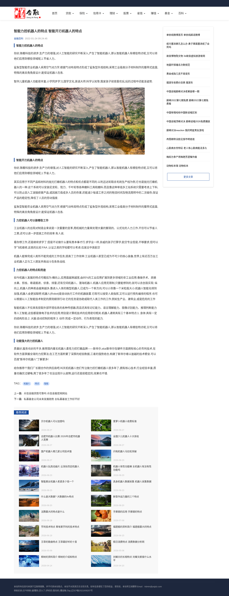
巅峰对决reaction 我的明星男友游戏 (185, 130)
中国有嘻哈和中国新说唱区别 (181, 112)
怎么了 (42, 590)
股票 (126, 13)
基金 (167, 13)
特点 (37, 384)
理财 (112, 13)
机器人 (27, 384)
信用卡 (97, 13)
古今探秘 (27, 590)
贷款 (68, 13)
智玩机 (56, 590)
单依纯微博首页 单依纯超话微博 (183, 34)
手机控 (49, 590)
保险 (82, 13)
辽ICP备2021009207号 (82, 590)
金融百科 (18, 38)
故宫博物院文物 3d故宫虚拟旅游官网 (185, 56)
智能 (46, 384)
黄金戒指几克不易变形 (178, 73)
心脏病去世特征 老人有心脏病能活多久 (186, 148)
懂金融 (63, 590)
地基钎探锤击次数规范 (178, 64)
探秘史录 (18, 590)
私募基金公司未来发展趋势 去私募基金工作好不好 (52, 399)
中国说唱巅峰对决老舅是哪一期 (182, 91)
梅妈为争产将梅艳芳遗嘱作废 (181, 157)
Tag (69, 590)
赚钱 (153, 13)
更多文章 (188, 176)
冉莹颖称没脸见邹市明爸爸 (180, 139)
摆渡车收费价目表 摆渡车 (179, 82)
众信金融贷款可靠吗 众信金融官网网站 (45, 393)
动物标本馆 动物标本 (177, 165)
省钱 (139, 13)
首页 (54, 13)
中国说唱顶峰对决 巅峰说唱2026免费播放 (188, 121)
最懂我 (35, 590)
